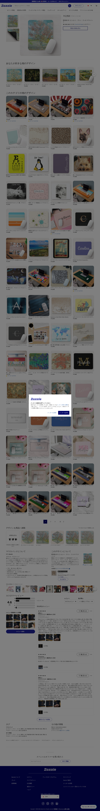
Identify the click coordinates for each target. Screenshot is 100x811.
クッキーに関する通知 (62, 405)
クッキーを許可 (63, 413)
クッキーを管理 (52, 413)
